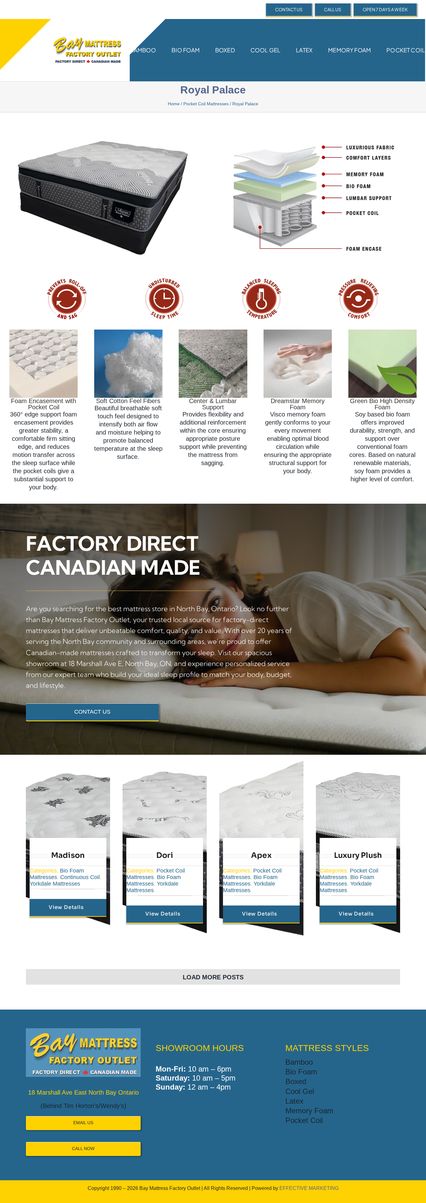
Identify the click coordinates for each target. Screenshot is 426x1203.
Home (174, 103)
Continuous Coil (80, 877)
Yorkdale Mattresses (55, 884)
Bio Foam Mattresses (57, 874)
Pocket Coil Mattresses (206, 103)
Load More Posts (213, 977)
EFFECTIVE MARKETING (309, 1188)
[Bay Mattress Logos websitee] (86, 32)
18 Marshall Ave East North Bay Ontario (83, 1092)
